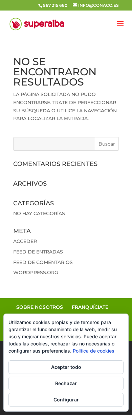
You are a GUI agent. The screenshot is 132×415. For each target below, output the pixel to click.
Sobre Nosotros (39, 307)
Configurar (66, 399)
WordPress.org (35, 272)
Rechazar (66, 383)
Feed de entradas (38, 252)
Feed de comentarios (43, 262)
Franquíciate (90, 307)
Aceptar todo (66, 367)
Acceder (25, 241)
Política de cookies (93, 351)
